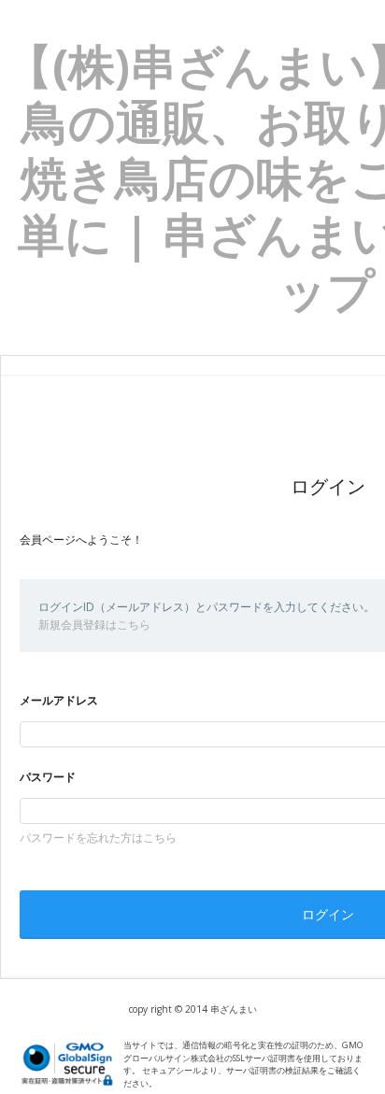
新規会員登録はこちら (94, 624)
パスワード (48, 777)
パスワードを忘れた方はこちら (98, 837)
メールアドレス (59, 700)
